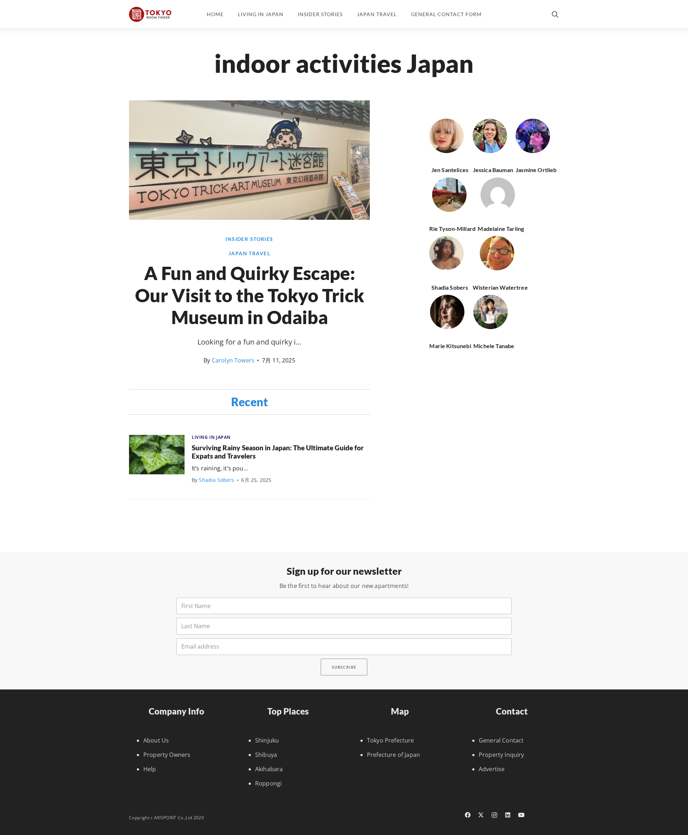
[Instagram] (494, 815)
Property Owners (166, 755)
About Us (156, 740)
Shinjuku (267, 740)
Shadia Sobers (216, 479)
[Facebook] (467, 815)
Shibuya (266, 755)
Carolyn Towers (233, 360)
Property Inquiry (501, 755)
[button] (555, 14)
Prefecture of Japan (393, 755)
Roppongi (268, 783)
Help (149, 769)
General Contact (501, 740)
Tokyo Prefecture (390, 740)
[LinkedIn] (508, 815)
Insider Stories (249, 239)
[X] (481, 815)
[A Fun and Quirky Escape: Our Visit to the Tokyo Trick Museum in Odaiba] (249, 218)
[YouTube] (521, 815)
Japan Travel (249, 253)
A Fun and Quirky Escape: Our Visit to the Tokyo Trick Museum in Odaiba (249, 295)
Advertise (492, 769)
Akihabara (269, 769)
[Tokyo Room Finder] (150, 14)
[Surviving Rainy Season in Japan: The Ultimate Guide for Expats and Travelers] (157, 454)
